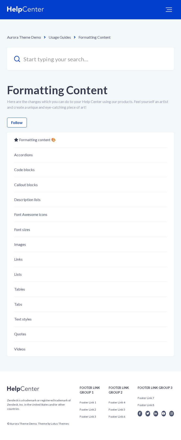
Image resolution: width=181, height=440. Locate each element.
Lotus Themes (60, 423)
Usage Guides (60, 37)
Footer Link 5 (117, 409)
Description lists (27, 199)
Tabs (18, 304)
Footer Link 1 (88, 402)
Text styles (23, 319)
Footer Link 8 (146, 405)
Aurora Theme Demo (24, 37)
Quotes (20, 334)
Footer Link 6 (117, 416)
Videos (19, 349)
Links (18, 259)
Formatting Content (94, 37)
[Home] (25, 9)
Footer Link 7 (146, 398)
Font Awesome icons (30, 214)
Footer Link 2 (88, 409)
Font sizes (22, 229)
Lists (18, 274)
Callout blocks (26, 184)
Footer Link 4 (117, 402)
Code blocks (24, 169)
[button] (169, 10)
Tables (19, 289)
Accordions (23, 154)
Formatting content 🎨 (37, 139)
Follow (17, 122)
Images (20, 244)
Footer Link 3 (88, 416)
